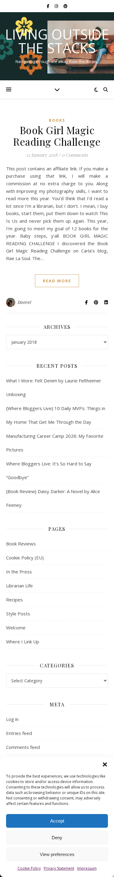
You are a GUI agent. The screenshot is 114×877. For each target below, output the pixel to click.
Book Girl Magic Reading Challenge (57, 135)
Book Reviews (21, 544)
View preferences (57, 854)
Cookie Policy (29, 868)
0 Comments (75, 155)
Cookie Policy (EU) (25, 558)
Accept (57, 820)
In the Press (19, 572)
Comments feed (23, 747)
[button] (105, 764)
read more (57, 281)
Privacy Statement (59, 868)
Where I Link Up (22, 642)
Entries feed (19, 733)
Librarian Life (19, 586)
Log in (12, 719)
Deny (57, 837)
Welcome (16, 628)
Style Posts (18, 614)
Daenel (25, 302)
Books (57, 120)
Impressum (87, 868)
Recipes (14, 600)
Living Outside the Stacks (57, 41)
